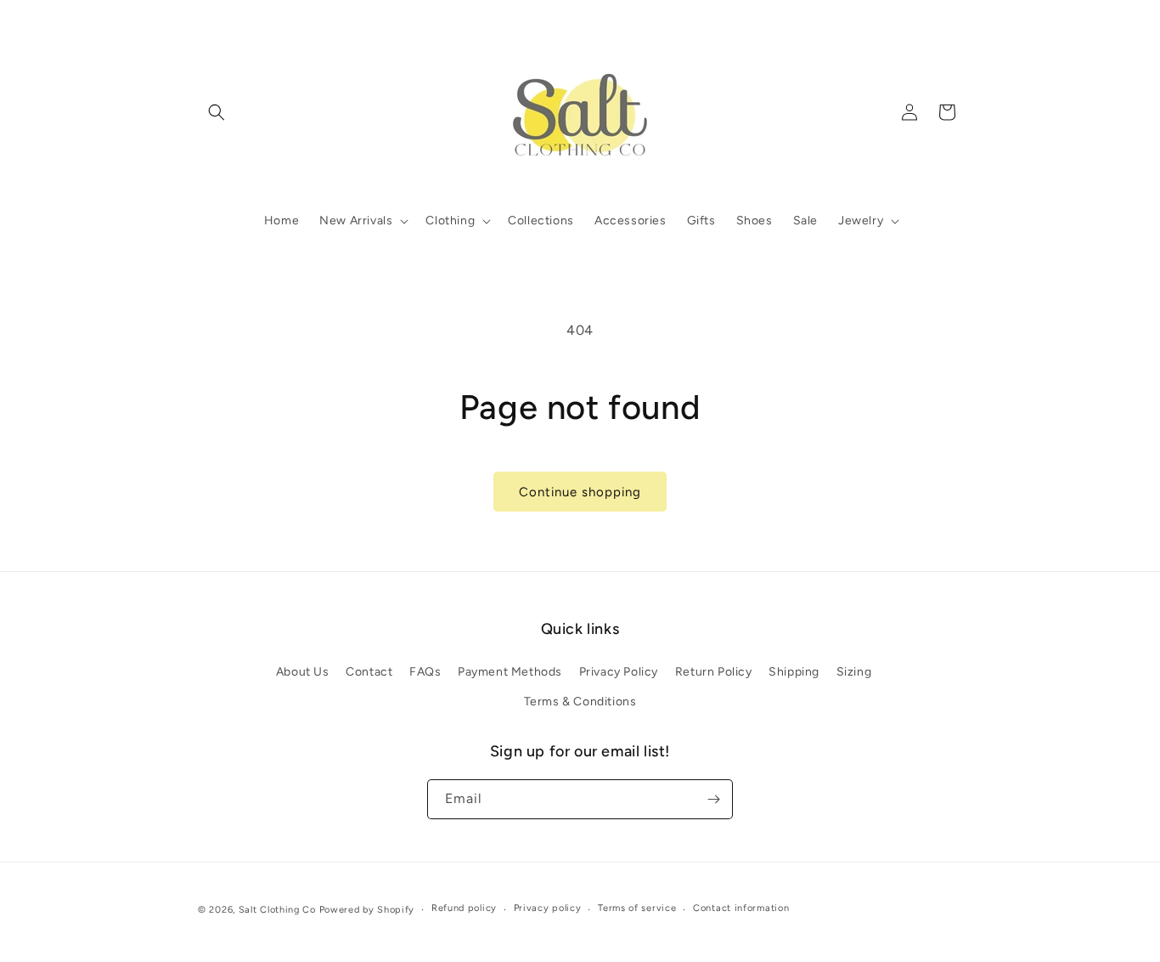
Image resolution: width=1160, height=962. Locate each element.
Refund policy (464, 908)
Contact (369, 672)
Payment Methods (510, 672)
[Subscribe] (713, 799)
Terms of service (637, 908)
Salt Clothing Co (277, 909)
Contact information (741, 908)
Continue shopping (580, 492)
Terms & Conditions (580, 701)
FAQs (425, 672)
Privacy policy (548, 908)
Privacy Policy (618, 672)
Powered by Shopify (367, 909)
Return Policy (713, 672)
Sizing (854, 672)
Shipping (794, 672)
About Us (302, 672)
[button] (216, 112)
